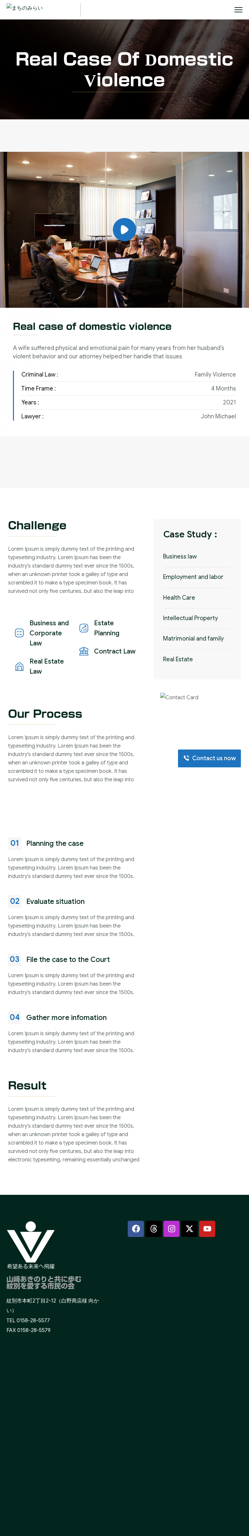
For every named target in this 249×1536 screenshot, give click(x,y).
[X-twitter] (189, 1229)
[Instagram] (171, 1229)
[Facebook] (136, 1229)
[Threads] (154, 1229)
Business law (180, 556)
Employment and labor (193, 577)
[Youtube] (207, 1229)
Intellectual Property (190, 618)
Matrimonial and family (193, 638)
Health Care (179, 597)
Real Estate (178, 659)
